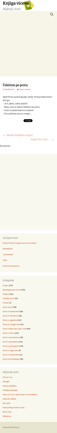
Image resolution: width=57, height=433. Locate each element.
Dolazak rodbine (9, 399)
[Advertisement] (28, 47)
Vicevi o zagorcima (10, 350)
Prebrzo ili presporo (11, 266)
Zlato (5, 260)
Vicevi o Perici (25, 89)
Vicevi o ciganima (10, 320)
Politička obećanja (10, 390)
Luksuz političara (9, 386)
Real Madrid (7, 248)
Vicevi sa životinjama (11, 359)
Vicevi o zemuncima (11, 354)
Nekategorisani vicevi (12, 289)
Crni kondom (8, 254)
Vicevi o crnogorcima (11, 324)
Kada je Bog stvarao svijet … (15, 407)
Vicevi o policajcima (11, 346)
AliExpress (7, 416)
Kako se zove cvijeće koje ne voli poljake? (20, 394)
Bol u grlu (6, 403)
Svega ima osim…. (42, 139)
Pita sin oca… (8, 377)
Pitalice (6, 294)
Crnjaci (5, 285)
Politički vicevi (8, 298)
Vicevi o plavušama (10, 341)
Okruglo (6, 381)
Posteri (6, 302)
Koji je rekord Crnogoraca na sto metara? (20, 243)
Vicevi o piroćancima (11, 337)
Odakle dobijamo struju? (18, 135)
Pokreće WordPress (11, 427)
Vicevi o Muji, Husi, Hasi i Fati (14, 328)
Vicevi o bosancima (11, 311)
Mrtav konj (7, 412)
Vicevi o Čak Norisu (10, 315)
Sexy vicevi (7, 307)
